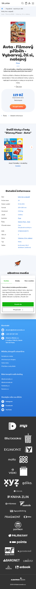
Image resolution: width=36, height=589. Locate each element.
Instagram (9, 401)
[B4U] (18, 511)
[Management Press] (23, 426)
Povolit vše (18, 304)
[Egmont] (12, 449)
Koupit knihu (18, 107)
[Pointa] (18, 542)
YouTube (9, 410)
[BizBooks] (13, 438)
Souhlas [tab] (6, 281)
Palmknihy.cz (5, 386)
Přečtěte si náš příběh (8, 366)
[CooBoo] (24, 459)
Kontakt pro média (7, 356)
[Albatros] (28, 449)
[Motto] (12, 459)
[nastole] (25, 504)
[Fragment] (12, 517)
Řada (5, 116)
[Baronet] (11, 560)
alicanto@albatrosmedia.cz (15, 330)
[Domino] (12, 426)
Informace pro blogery (8, 359)
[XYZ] (11, 483)
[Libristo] (28, 560)
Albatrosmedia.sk (6, 382)
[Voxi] (12, 471)
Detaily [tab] (17, 281)
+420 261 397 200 (12, 334)
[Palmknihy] (18, 535)
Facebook (9, 405)
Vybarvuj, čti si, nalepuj (25, 238)
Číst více (19, 86)
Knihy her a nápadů (7, 11)
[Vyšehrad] (11, 504)
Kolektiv (18, 166)
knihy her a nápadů (24, 197)
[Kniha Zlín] (18, 497)
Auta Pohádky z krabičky (18, 163)
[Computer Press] (23, 471)
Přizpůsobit (17, 309)
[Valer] (28, 438)
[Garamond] (24, 551)
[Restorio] (9, 567)
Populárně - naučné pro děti (14, 8)
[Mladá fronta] (9, 551)
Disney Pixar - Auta (24, 222)
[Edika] (27, 483)
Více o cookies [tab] (29, 281)
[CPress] (18, 491)
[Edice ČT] (27, 517)
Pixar (18, 63)
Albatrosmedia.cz (6, 379)
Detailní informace (16, 116)
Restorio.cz (5, 389)
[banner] (12, 3)
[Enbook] (23, 567)
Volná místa (5, 363)
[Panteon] (18, 526)
